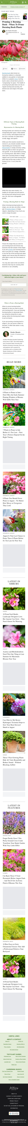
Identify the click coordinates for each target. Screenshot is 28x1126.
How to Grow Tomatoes (21, 1056)
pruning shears (10, 209)
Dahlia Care (14, 1064)
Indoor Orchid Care (7, 1059)
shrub (16, 79)
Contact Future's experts (14, 1096)
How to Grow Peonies (20, 1061)
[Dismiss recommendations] (26, 11)
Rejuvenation (6, 148)
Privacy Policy (14, 1101)
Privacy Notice (19, 290)
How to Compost (20, 1076)
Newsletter (23, 68)
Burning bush (6, 73)
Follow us (15, 68)
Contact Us (20, 1041)
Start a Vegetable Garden (14, 1079)
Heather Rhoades (12, 30)
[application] (14, 176)
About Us (7, 1041)
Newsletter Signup (7, 1044)
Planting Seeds (20, 1071)
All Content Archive (14, 1049)
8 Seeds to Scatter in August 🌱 (18, 6)
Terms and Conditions (14, 1098)
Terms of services (18, 288)
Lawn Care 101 (20, 1074)
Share (6, 68)
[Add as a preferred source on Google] (14, 1113)
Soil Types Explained (7, 1076)
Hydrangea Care (7, 1056)
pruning (10, 249)
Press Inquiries (7, 1046)
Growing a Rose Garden (20, 1059)
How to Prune (7, 1074)
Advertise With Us (21, 1044)
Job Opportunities (20, 1046)
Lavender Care (7, 1061)
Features (23, 34)
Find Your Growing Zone (7, 1071)
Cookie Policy (14, 1103)
